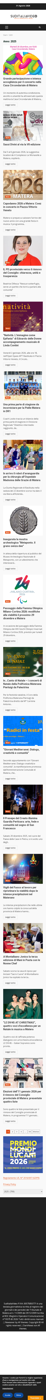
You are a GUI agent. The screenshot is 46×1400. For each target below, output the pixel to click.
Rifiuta (18, 1395)
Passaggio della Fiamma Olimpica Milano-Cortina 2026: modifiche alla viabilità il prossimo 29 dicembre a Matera (23, 590)
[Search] (40, 27)
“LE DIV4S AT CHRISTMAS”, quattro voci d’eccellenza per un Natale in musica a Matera (23, 1004)
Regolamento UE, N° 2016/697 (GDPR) (21, 1177)
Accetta (7, 1395)
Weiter (36, 1131)
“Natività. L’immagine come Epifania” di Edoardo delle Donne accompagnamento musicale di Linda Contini (23, 317)
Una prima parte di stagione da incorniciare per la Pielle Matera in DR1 (23, 386)
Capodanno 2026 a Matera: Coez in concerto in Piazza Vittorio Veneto (23, 185)
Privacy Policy (9, 1184)
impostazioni (7, 1388)
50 (30, 1131)
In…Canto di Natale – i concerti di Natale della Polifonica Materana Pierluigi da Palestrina (23, 662)
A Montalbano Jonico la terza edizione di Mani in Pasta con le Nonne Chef (23, 938)
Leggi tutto (10, 105)
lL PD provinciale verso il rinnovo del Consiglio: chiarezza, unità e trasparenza (23, 251)
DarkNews (28, 1325)
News (8, 72)
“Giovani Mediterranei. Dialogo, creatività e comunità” (23, 731)
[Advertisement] (23, 1224)
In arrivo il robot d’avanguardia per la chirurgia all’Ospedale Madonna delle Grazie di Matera (23, 455)
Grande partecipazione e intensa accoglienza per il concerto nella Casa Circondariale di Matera (23, 60)
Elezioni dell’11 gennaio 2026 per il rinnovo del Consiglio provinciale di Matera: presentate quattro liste (23, 1073)
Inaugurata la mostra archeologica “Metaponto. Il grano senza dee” (23, 521)
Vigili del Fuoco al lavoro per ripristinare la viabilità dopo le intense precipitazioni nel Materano (23, 869)
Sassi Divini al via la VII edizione (23, 126)
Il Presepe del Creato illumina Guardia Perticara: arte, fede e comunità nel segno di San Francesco (23, 800)
